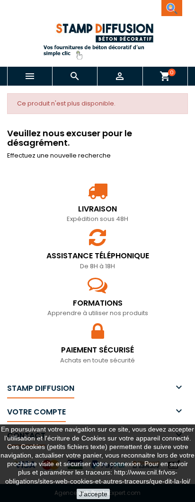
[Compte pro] (171, 8)
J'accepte (93, 494)
